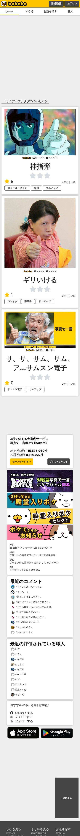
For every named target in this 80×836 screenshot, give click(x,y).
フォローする (23, 717)
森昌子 (28, 301)
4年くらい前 (69, 182)
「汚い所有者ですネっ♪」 (28, 622)
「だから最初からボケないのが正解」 (34, 607)
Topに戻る (66, 798)
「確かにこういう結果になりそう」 (33, 602)
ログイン (72, 3)
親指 (36, 187)
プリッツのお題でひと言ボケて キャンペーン (34, 561)
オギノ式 (19, 694)
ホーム (9, 11)
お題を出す (50, 11)
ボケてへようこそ (59, 461)
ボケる (30, 11)
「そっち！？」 (23, 591)
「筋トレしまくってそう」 (28, 597)
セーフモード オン (21, 461)
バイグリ (19, 659)
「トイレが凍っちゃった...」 (29, 586)
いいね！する (23, 713)
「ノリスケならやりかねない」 (30, 617)
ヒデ (17, 649)
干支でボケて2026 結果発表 (24, 568)
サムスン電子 (15, 389)
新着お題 (60, 832)
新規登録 (56, 3)
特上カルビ (20, 689)
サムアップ (52, 187)
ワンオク (12, 301)
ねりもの (19, 664)
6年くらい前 (69, 295)
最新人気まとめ (39, 832)
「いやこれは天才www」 (28, 612)
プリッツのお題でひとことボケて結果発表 (32, 554)
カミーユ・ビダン (17, 187)
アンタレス (20, 684)
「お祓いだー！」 (24, 632)
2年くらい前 (69, 383)
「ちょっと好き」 (24, 627)
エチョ (18, 654)
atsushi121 (20, 674)
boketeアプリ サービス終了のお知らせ (30, 546)
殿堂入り (10, 832)
